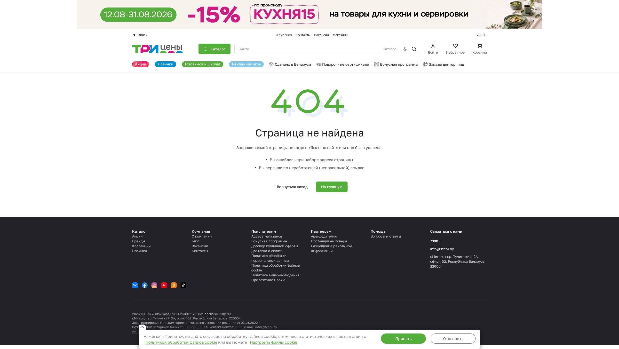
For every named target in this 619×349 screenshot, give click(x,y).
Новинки (139, 251)
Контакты (200, 251)
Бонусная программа (269, 241)
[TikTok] (183, 285)
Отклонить (453, 338)
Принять (403, 338)
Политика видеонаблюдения (275, 275)
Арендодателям (324, 236)
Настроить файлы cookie (273, 342)
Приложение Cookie (268, 280)
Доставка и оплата (267, 251)
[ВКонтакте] (135, 285)
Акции (137, 236)
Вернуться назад (292, 186)
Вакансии (200, 246)
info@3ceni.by (442, 249)
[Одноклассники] (174, 285)
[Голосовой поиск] (405, 49)
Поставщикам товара (329, 241)
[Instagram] (154, 285)
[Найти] (414, 49)
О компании (202, 236)
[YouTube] (164, 285)
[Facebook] (145, 285)
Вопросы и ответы (386, 236)
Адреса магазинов (266, 236)
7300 (481, 35)
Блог (195, 241)
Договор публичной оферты (274, 246)
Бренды (138, 241)
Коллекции (141, 246)
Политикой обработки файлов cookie (181, 342)
